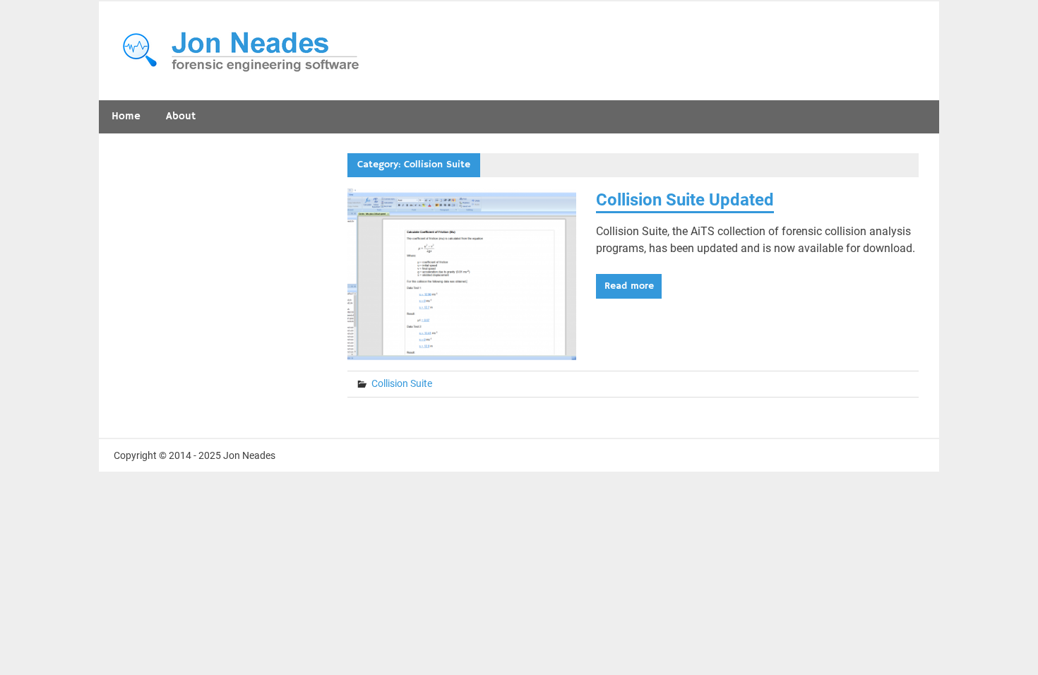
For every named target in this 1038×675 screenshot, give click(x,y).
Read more (629, 286)
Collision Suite (401, 383)
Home (126, 116)
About (181, 116)
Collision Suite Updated (685, 200)
